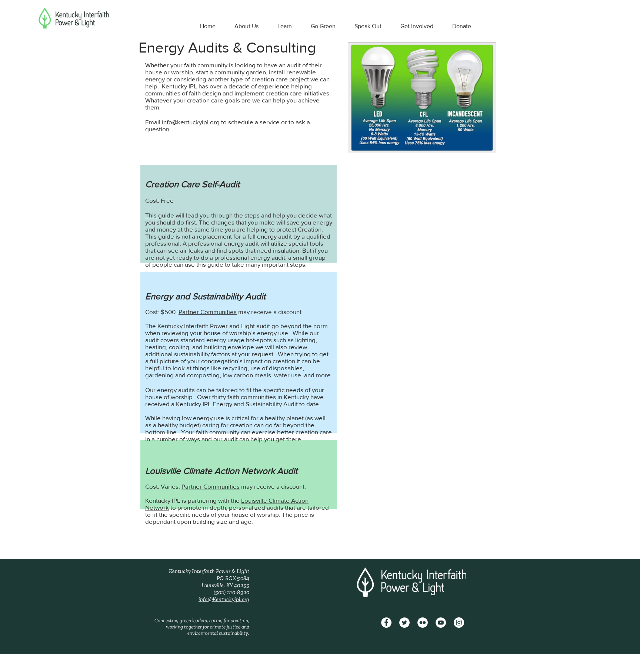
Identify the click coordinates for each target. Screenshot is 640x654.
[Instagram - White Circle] (459, 622)
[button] (246, 26)
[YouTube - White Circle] (441, 622)
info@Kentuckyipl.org (224, 599)
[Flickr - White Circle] (422, 622)
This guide (159, 215)
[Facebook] (386, 622)
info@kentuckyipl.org (191, 121)
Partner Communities (208, 311)
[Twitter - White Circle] (404, 622)
